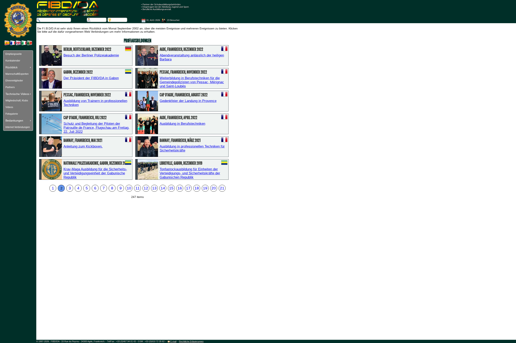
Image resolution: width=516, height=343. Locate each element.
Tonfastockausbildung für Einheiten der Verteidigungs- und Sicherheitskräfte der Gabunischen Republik (190, 173)
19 (205, 188)
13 (154, 188)
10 (129, 188)
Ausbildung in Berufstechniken (182, 124)
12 (146, 188)
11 (137, 188)
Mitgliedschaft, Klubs (16, 100)
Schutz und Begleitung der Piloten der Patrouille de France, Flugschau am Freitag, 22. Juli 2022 (96, 128)
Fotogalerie (11, 113)
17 (188, 188)
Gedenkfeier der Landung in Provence (188, 101)
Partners (10, 87)
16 (180, 188)
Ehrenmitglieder (14, 80)
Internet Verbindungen (17, 127)
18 (197, 188)
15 (171, 188)
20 (213, 188)
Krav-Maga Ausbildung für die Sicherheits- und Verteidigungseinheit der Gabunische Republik (95, 173)
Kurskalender (12, 60)
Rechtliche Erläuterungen (191, 341)
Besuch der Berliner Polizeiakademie (91, 55)
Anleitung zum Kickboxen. (83, 146)
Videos (9, 107)
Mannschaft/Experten (17, 74)
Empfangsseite (13, 54)
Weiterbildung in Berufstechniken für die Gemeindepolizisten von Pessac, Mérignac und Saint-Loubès (192, 82)
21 (222, 188)
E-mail (173, 341)
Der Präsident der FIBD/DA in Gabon (91, 78)
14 (163, 188)
